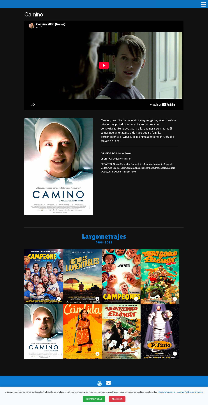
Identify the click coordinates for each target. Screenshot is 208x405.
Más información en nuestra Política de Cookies (180, 392)
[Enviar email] (108, 385)
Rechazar (117, 399)
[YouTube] (99, 385)
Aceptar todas (94, 399)
